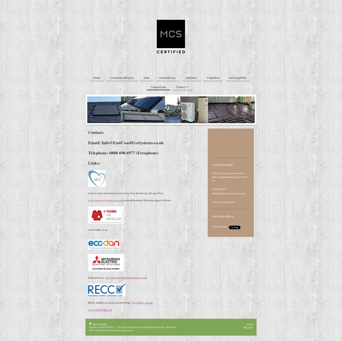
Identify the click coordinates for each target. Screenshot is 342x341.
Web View (248, 327)
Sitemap (103, 323)
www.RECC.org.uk (142, 302)
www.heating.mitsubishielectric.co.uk (126, 277)
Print (95, 323)
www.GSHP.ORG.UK (100, 310)
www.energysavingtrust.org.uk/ (105, 200)
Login (250, 323)
